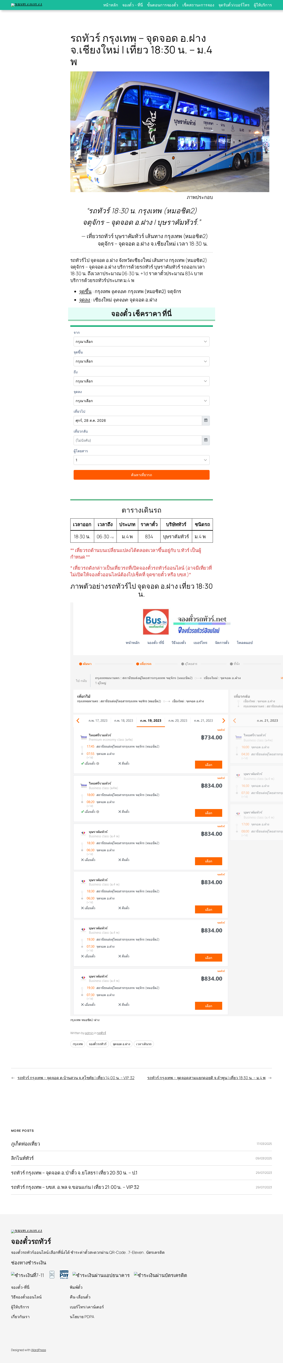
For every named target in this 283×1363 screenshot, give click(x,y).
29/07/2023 (264, 1172)
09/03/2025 (264, 1158)
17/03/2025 (264, 1144)
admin (89, 1033)
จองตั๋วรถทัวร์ (98, 1044)
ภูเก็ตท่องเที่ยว (25, 1143)
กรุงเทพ (78, 1044)
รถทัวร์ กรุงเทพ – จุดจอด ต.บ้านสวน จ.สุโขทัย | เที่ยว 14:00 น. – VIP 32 (75, 1077)
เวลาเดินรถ (143, 1044)
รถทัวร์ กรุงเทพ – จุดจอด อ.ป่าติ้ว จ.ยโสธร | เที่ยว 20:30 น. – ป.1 (74, 1172)
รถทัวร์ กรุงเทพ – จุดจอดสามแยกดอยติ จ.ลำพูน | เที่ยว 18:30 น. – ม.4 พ (206, 1077)
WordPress (38, 1350)
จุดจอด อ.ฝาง (121, 1044)
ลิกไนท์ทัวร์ (22, 1158)
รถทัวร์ (101, 1033)
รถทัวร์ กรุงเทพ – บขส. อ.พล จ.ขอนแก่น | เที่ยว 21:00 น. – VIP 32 (75, 1187)
